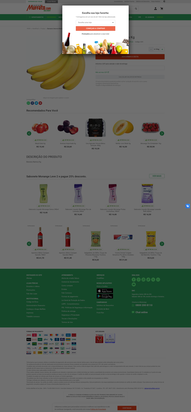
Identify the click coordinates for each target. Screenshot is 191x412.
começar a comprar (95, 28)
